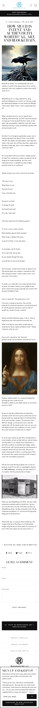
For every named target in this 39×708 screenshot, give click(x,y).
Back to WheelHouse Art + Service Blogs (21, 626)
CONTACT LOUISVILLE (19, 638)
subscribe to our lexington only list (19, 703)
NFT (23, 22)
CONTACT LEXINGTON (19, 644)
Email (4, 578)
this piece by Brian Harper (22, 472)
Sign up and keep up (19, 651)
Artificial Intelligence (15, 22)
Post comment (19, 607)
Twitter (12, 83)
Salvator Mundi (7, 339)
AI (6, 22)
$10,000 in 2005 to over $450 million (14, 403)
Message (5, 589)
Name (4, 567)
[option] (19, 14)
